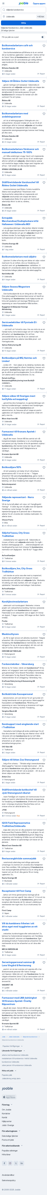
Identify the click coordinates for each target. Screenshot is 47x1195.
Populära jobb (7, 1075)
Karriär (4, 1117)
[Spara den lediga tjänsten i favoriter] (44, 45)
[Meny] (3, 3)
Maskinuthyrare (10, 634)
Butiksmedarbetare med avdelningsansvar (15, 115)
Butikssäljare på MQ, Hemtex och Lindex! (19, 359)
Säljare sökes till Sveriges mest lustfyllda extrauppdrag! (18, 397)
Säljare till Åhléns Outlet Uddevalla (20, 81)
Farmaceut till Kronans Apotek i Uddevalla (19, 433)
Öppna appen (39, 3)
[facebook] (4, 1163)
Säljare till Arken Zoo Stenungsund (20, 759)
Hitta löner (6, 1154)
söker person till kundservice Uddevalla (17, 1065)
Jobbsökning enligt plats (11, 1078)
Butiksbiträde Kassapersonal (17, 694)
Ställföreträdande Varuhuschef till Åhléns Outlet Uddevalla (20, 184)
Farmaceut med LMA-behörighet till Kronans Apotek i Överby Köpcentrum (19, 1001)
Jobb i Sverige (8, 1125)
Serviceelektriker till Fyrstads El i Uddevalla (19, 324)
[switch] (43, 37)
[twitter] (15, 1163)
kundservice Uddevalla (10, 1062)
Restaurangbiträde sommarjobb (19, 858)
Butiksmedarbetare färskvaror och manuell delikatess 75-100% (20, 151)
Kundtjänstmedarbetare (15, 601)
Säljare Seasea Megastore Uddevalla (16, 288)
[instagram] (10, 1163)
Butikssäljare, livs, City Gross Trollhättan (17, 570)
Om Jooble (6, 1109)
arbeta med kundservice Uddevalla (15, 1055)
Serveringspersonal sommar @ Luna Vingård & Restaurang (18, 964)
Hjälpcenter (7, 1121)
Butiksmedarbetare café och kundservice (17, 47)
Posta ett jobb (8, 1140)
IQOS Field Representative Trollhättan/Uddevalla (16, 824)
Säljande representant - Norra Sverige (18, 499)
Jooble (17, 1189)
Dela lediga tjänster (10, 1136)
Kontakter (6, 1113)
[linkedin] (21, 1163)
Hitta (23, 23)
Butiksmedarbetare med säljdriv (19, 256)
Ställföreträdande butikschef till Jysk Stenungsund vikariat (19, 791)
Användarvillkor (8, 1175)
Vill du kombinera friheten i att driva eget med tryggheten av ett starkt (19, 926)
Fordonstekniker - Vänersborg (18, 664)
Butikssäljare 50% (11, 467)
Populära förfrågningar (11, 1046)
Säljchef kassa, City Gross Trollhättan (16, 534)
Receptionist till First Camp (16, 891)
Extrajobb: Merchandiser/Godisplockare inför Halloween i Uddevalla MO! (20, 221)
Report (42, 74)
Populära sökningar (10, 1150)
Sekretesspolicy (9, 1180)
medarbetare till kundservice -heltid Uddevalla (19, 1058)
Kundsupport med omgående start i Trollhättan (20, 726)
